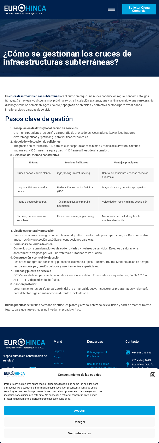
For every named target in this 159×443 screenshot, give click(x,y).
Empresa (59, 351)
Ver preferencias (79, 433)
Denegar (79, 422)
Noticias (58, 363)
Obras (57, 357)
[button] (153, 375)
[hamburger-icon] (111, 9)
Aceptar (79, 410)
